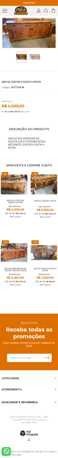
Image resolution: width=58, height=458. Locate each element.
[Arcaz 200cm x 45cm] (44, 201)
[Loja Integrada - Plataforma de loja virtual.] (29, 433)
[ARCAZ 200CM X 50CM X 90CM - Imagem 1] (21, 56)
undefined (29, 3)
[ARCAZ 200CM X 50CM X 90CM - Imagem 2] (35, 56)
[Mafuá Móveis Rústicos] (21, 10)
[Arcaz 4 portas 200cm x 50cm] (14, 201)
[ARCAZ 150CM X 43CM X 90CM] (44, 270)
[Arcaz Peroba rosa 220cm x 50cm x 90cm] (14, 270)
